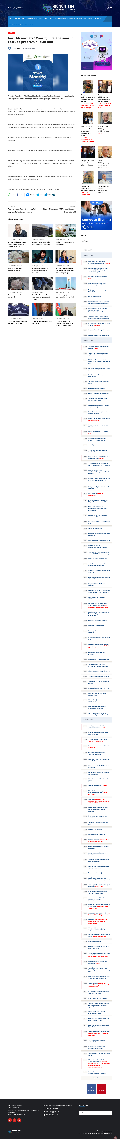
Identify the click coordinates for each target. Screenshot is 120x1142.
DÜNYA (45, 18)
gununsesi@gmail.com (52, 1112)
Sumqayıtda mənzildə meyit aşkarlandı (96, 854)
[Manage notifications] (115, 1137)
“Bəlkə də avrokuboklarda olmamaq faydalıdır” (99, 1063)
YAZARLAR (91, 18)
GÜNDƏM (17, 18)
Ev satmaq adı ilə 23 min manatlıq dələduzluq (98, 847)
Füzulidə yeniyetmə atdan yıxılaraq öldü (99, 638)
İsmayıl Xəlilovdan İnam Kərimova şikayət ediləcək (87, 163)
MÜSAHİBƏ (70, 18)
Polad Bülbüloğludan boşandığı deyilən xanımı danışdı (104, 101)
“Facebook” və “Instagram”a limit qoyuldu (98, 682)
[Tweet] (39, 194)
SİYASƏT (23, 18)
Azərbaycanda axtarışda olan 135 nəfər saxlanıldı (98, 516)
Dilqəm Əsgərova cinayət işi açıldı (99, 671)
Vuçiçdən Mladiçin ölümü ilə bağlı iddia (98, 382)
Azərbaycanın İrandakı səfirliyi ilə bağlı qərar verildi (98, 947)
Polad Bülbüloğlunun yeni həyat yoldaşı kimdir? (104, 164)
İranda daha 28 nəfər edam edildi (98, 393)
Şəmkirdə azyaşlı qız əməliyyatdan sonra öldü (99, 571)
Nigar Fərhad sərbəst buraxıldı (97, 998)
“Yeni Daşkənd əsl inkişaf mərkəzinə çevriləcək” (97, 792)
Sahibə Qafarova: (98, 840)
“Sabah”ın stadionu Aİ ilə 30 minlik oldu (99, 522)
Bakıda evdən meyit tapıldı (96, 388)
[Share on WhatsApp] (11, 194)
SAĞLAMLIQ (17, 24)
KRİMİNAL (98, 18)
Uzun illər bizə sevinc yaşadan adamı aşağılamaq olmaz (98, 605)
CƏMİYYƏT (39, 18)
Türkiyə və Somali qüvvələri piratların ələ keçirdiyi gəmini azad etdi (99, 361)
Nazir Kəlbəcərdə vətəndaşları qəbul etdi (97, 962)
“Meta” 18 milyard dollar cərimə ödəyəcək (98, 426)
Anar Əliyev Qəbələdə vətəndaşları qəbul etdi (99, 885)
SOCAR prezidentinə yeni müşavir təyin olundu (98, 1026)
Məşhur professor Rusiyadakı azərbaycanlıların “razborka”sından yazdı (97, 310)
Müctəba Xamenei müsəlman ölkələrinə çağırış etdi (97, 284)
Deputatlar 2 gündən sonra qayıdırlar (96, 653)
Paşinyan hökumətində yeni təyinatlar (96, 584)
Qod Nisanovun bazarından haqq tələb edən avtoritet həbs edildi (87, 134)
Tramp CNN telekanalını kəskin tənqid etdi (97, 451)
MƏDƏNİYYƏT (83, 18)
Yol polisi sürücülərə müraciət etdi (99, 676)
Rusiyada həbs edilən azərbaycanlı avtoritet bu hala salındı (88, 101)
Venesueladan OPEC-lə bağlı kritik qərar (99, 1054)
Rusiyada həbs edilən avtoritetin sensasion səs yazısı (88, 190)
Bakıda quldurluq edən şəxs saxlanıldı (97, 631)
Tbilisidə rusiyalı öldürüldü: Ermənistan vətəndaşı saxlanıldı (98, 665)
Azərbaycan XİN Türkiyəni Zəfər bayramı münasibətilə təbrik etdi (98, 317)
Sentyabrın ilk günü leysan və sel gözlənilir (98, 487)
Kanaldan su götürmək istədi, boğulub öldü (97, 694)
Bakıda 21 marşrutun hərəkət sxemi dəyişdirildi (99, 534)
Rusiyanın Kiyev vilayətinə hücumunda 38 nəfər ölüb (99, 262)
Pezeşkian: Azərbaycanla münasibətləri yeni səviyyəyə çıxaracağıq (97, 508)
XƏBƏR (11, 33)
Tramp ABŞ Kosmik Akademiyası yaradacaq (98, 766)
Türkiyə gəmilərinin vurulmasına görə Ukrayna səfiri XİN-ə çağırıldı (99, 464)
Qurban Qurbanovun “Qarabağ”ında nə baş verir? (97, 1072)
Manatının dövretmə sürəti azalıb (98, 659)
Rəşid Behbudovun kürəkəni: (99, 914)
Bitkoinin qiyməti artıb (95, 829)
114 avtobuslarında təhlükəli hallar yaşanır (99, 935)
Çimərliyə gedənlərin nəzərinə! (97, 620)
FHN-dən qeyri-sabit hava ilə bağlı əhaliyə (99, 324)
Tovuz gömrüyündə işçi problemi (99, 1033)
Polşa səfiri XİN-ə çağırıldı (96, 873)
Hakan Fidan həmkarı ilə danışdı (98, 432)
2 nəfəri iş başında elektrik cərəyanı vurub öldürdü (96, 1047)
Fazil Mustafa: (96, 494)
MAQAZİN (24, 24)
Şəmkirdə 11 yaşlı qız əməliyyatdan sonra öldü (99, 760)
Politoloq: (97, 921)
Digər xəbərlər (96, 1078)
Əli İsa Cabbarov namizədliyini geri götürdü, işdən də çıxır (99, 1019)
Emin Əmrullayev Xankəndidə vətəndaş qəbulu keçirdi (97, 892)
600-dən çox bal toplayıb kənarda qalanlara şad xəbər (99, 867)
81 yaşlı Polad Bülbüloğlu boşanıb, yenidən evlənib (105, 130)
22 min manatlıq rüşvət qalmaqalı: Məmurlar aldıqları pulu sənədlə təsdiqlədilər (98, 613)
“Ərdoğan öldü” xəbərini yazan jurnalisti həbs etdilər (97, 399)
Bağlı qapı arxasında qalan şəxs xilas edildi (98, 290)
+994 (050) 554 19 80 (52, 1108)
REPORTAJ (51, 18)
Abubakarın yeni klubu (95, 528)
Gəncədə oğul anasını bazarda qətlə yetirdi (97, 1041)
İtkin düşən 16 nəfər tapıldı (96, 625)
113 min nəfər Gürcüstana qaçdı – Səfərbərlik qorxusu (98, 992)
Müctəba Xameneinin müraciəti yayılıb (98, 779)
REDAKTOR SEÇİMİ (60, 18)
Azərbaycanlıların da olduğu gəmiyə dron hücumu (97, 727)
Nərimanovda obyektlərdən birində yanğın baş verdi (99, 369)
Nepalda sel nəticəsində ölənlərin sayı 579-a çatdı (98, 773)
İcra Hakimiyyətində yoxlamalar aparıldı (98, 817)
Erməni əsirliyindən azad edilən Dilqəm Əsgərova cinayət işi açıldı (17, 244)
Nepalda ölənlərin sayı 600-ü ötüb (99, 688)
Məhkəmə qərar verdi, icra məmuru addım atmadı (99, 906)
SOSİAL (76, 18)
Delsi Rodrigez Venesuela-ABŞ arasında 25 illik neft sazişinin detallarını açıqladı (98, 270)
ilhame (18, 48)
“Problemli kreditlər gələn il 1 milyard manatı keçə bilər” (97, 929)
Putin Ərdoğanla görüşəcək (96, 834)
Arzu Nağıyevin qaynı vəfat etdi (98, 445)
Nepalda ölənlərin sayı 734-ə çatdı (99, 330)
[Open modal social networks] (53, 194)
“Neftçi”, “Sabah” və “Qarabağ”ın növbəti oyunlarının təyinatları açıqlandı (98, 1005)
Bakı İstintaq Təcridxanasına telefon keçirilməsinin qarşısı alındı (99, 879)
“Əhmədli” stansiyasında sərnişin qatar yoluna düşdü (98, 860)
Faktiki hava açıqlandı (95, 296)
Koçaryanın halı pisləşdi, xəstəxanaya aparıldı (103, 189)
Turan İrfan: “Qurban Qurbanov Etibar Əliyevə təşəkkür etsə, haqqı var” (99, 969)
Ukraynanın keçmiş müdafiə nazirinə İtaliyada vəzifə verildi (98, 714)
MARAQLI (30, 24)
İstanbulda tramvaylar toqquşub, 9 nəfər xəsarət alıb (99, 733)
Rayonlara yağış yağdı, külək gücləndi (97, 598)
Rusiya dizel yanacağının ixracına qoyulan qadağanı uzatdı (98, 406)
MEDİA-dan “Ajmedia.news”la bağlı (99, 419)
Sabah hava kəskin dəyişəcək (97, 558)
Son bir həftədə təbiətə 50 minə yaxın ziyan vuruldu (98, 898)
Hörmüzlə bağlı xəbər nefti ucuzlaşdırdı (96, 700)
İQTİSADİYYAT (31, 18)
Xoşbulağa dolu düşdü (97, 785)
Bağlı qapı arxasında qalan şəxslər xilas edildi (99, 578)
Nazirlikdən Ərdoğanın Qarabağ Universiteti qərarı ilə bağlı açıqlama (98, 809)
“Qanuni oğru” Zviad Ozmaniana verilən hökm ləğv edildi (98, 354)
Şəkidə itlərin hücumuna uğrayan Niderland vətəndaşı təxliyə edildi (98, 302)
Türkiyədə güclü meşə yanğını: (97, 740)
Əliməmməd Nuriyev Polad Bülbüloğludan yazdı (96, 1012)
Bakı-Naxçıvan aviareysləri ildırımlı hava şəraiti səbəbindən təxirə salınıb (99, 480)
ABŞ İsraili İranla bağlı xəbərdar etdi (98, 823)
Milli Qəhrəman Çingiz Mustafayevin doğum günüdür (40, 271)
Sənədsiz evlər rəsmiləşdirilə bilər (99, 746)
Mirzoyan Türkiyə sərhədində (97, 277)
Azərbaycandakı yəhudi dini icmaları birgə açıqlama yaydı (97, 439)
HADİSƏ (11, 24)
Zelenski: (99, 801)
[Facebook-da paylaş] (19, 194)
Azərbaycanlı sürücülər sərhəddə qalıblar (98, 347)
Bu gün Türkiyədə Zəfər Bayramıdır (99, 335)
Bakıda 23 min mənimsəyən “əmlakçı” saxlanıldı (96, 753)
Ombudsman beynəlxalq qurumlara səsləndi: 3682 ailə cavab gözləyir (65, 271)
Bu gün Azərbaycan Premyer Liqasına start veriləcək (97, 707)
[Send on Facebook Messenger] (30, 194)
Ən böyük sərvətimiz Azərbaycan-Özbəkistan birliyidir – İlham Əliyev (64, 323)
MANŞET (11, 18)
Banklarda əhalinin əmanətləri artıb (99, 540)
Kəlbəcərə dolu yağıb (95, 941)
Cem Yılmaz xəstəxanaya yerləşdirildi (96, 375)
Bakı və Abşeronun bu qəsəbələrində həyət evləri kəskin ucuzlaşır (98, 471)
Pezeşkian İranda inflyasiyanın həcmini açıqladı (97, 412)
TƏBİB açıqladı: (98, 984)
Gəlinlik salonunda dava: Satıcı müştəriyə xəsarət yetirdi (41, 297)
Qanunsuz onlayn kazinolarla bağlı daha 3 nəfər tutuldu (99, 954)
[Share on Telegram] (47, 194)
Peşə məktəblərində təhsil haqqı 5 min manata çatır (99, 457)
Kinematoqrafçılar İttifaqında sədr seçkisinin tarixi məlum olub (99, 977)
